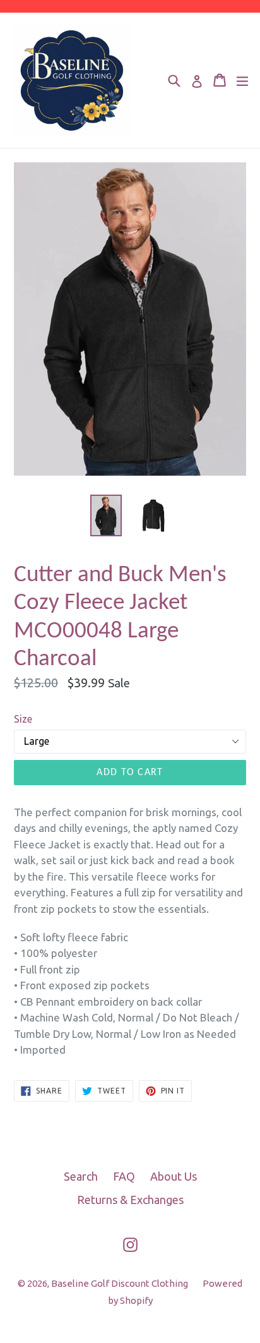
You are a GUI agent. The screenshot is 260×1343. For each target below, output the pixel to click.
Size (23, 719)
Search (81, 1176)
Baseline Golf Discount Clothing (120, 1283)
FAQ (124, 1176)
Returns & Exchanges (130, 1199)
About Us (173, 1176)
